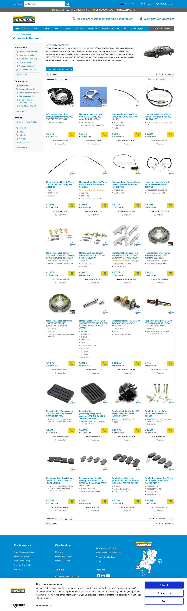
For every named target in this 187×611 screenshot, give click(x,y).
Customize (162, 593)
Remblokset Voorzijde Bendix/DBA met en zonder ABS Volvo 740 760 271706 (125, 480)
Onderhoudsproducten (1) (28, 93)
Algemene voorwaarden (24, 552)
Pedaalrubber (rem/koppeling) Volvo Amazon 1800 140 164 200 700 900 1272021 (92, 415)
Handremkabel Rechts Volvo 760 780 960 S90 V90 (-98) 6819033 (60, 184)
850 (125, 28)
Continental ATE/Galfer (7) (28, 123)
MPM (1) (22, 128)
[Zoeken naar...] (67, 4)
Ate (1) (21, 131)
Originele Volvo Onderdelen (108, 548)
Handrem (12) (24, 85)
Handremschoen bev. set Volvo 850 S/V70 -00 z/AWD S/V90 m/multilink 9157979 (60, 255)
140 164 (67, 28)
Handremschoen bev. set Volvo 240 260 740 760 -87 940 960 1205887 (92, 255)
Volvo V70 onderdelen (105, 557)
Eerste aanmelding (22, 561)
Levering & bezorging (23, 565)
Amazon (45, 28)
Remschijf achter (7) (26, 62)
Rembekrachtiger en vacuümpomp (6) (26, 101)
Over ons (59, 552)
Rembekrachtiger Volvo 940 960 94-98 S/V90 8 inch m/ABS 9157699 (125, 413)
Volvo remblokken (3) (26, 66)
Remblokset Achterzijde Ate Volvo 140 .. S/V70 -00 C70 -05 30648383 (60, 480)
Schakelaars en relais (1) (28, 52)
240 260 (79, 28)
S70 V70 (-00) (137, 28)
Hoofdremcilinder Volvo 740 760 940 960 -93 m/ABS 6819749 (126, 323)
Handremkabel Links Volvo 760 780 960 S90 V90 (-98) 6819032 (125, 116)
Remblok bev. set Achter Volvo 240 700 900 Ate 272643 (157, 413)
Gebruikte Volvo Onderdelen (108, 552)
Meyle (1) (22, 139)
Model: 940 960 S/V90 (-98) (58, 69)
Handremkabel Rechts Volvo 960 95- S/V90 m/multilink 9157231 (93, 184)
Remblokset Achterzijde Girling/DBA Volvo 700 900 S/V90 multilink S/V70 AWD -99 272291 (92, 482)
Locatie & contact (62, 561)
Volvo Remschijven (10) (27, 59)
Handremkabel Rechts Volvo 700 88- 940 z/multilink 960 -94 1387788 (126, 184)
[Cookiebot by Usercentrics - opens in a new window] (18, 606)
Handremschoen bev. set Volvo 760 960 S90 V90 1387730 (157, 184)
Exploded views (161, 28)
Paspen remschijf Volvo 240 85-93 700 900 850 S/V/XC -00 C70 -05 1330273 (158, 323)
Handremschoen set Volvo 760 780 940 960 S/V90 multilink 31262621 (157, 255)
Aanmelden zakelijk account (67, 576)
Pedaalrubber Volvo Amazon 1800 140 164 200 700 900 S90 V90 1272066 (60, 413)
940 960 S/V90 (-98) (110, 28)
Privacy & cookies (21, 556)
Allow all (164, 585)
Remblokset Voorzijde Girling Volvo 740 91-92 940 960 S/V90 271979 (159, 480)
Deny (164, 601)
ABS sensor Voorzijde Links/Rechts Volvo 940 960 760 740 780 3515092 (59, 116)
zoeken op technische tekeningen (72, 10)
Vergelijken (62, 144)
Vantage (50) (24, 142)
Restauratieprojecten (64, 556)
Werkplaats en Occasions (158, 18)
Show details (42, 605)
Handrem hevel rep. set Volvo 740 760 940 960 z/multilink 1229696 (90, 116)
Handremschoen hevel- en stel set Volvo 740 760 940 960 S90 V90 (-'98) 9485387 (125, 255)
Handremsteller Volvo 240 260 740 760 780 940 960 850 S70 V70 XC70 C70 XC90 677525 (93, 324)
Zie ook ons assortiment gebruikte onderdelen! (105, 18)
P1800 (57, 28)
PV (35, 28)
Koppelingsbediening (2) (27, 55)
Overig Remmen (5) (26, 96)
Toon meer (20, 74)
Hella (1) (22, 135)
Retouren (18, 569)
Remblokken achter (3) (27, 69)
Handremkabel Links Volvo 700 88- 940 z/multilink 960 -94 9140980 (158, 116)
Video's (99, 561)
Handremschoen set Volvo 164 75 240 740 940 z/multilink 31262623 (59, 323)
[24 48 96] (59, 79)
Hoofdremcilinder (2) (26, 89)
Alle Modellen (22, 28)
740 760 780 (92, 28)
